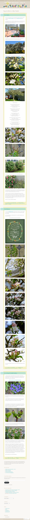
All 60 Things (8, 0)
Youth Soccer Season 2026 (8, 471)
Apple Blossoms (20, 202)
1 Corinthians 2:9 (19, 367)
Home (4, 0)
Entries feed (7, 510)
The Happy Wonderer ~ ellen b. (14, 2)
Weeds (14, 458)
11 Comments (17, 458)
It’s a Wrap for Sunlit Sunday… (10, 373)
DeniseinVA (6, 489)
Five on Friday (11, 18)
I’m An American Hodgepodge (9, 472)
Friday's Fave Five (15, 203)
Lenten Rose (17, 457)
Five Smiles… (7, 15)
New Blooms (7, 209)
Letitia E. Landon (19, 203)
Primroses (9, 458)
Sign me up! (6, 482)
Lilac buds (22, 203)
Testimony (18, 0)
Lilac (18, 457)
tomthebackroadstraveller (8, 492)
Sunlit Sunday (11, 458)
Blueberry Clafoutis (14, 490)
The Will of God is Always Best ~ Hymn (10, 469)
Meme (12, 457)
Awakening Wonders (8, 490)
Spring (15, 202)
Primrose (6, 458)
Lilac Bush (23, 457)
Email (12, 0)
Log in (6, 509)
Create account (7, 508)
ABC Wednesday (13, 367)
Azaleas (10, 203)
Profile (15, 0)
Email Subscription (7, 476)
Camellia (12, 203)
